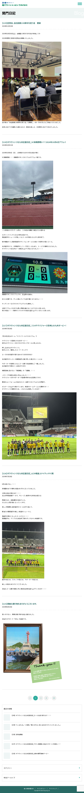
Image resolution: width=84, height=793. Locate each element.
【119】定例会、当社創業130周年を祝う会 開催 (21, 23)
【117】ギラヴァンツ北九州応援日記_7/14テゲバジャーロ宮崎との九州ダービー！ (34, 325)
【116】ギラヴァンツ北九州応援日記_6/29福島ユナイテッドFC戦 (27, 473)
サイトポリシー (41, 788)
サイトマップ (53, 788)
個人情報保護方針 (29, 788)
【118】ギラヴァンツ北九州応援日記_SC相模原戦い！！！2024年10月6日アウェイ (34, 142)
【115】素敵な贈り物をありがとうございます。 (19, 603)
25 (54, 698)
